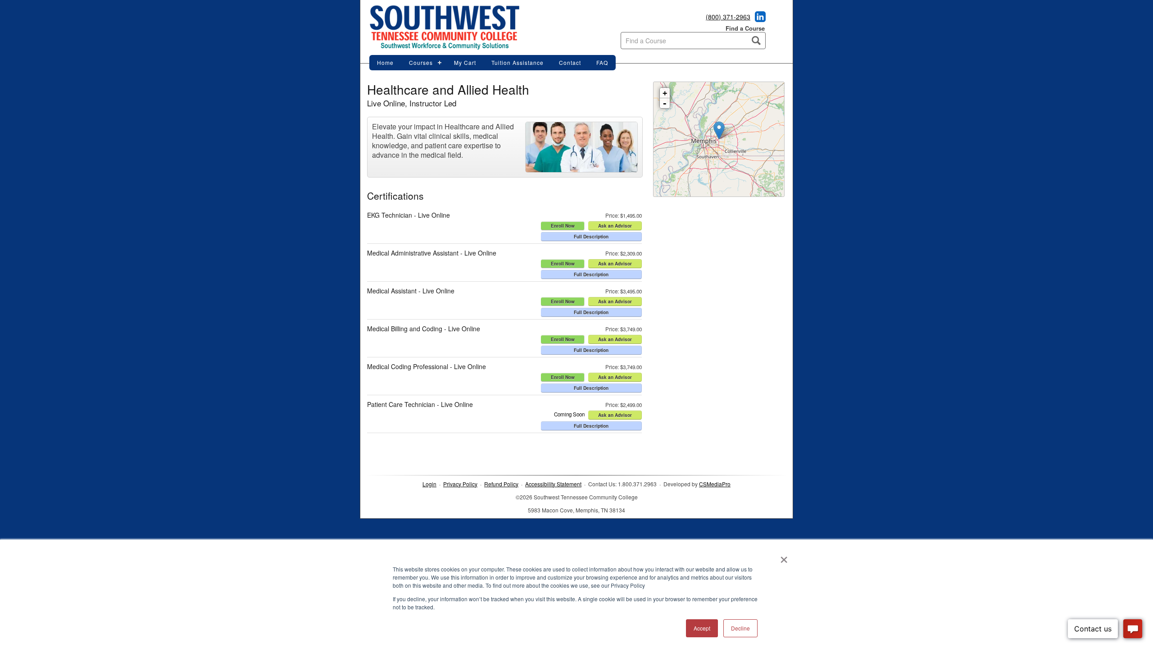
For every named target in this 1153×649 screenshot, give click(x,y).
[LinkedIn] (759, 19)
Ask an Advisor (615, 226)
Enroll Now (563, 226)
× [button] (784, 557)
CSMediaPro (715, 484)
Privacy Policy (460, 484)
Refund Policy (501, 484)
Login (429, 484)
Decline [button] (740, 628)
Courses (421, 62)
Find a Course (745, 28)
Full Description (591, 236)
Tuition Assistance (517, 62)
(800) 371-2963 (728, 16)
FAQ (602, 62)
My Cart (465, 62)
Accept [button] (702, 628)
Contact (570, 62)
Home (385, 62)
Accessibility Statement (553, 484)
